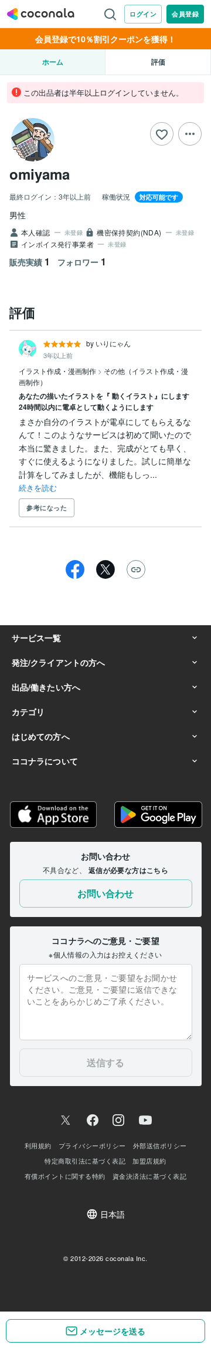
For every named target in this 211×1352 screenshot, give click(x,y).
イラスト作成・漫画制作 (58, 371)
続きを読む (38, 487)
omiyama (39, 174)
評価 (158, 61)
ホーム (52, 61)
